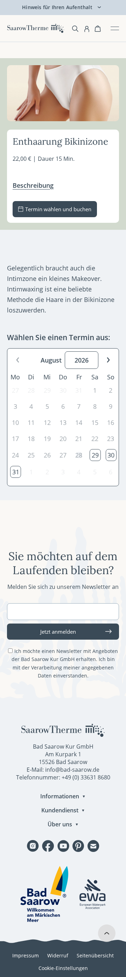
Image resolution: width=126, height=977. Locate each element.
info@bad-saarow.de (72, 769)
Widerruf (57, 955)
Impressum (25, 955)
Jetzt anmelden (58, 631)
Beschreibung (33, 185)
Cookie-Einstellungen (63, 968)
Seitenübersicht (95, 955)
